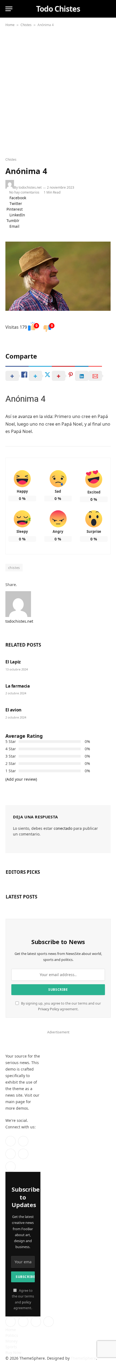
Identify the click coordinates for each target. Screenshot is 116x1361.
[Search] (108, 9)
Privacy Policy (48, 1009)
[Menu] (8, 9)
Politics (11, 1335)
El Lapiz (13, 662)
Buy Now (13, 1352)
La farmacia (17, 686)
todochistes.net (30, 187)
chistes (14, 567)
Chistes (26, 25)
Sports (11, 1346)
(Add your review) (21, 779)
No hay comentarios (25, 192)
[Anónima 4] (58, 276)
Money (11, 1341)
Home (10, 25)
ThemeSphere (83, 1358)
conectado (63, 828)
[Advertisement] (58, 90)
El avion (13, 710)
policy (26, 1302)
